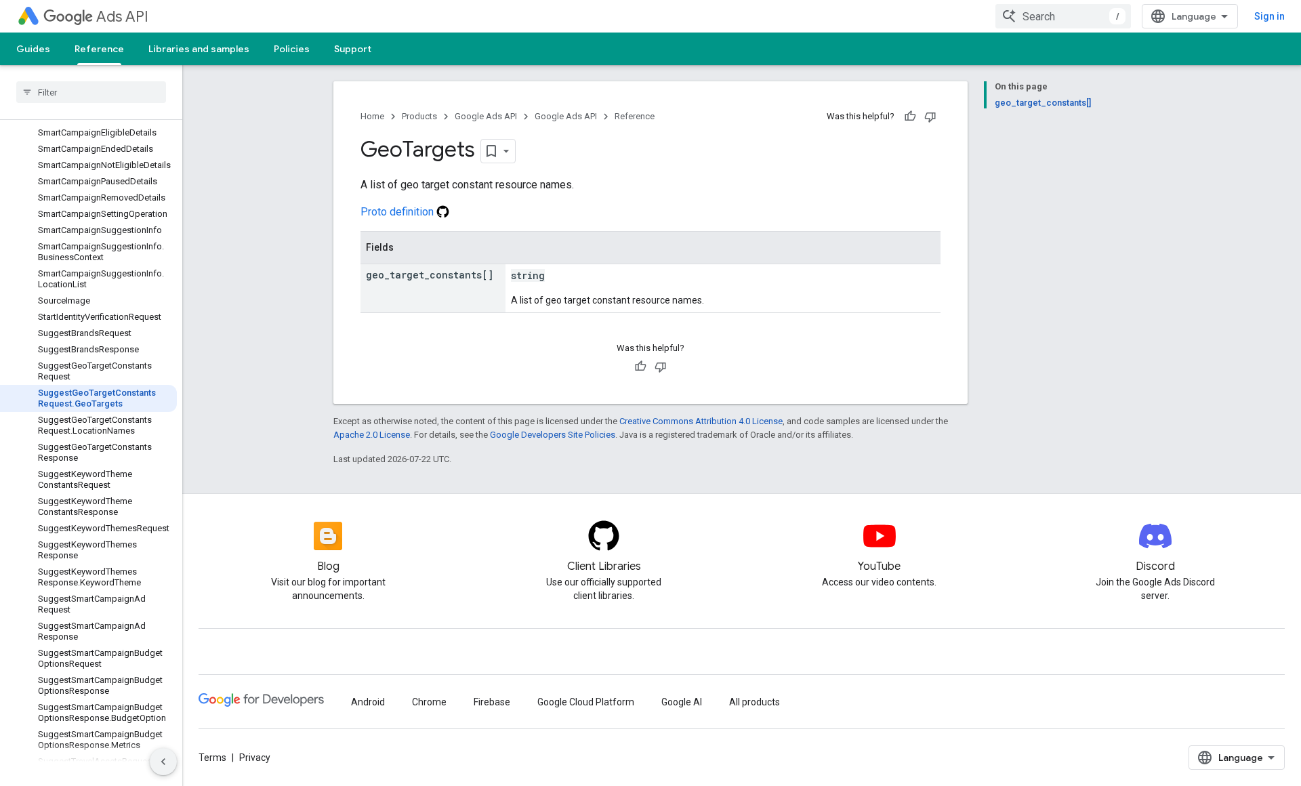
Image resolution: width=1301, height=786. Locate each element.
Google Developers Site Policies (552, 435)
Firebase (492, 702)
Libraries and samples (198, 49)
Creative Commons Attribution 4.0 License (701, 421)
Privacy (254, 757)
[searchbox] (91, 92)
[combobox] (1063, 16)
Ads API (122, 16)
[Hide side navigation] (163, 761)
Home (372, 116)
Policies (292, 49)
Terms (212, 757)
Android (368, 702)
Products (419, 116)
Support (352, 49)
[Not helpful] (930, 116)
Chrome (429, 702)
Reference (99, 49)
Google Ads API (486, 116)
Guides (33, 49)
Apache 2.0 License (371, 435)
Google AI (681, 702)
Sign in (1269, 16)
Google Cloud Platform (585, 702)
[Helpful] (910, 116)
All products (754, 702)
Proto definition (398, 211)
